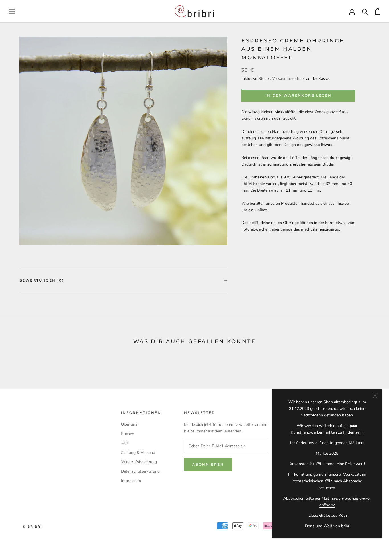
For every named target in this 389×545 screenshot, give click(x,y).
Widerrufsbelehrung (139, 462)
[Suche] (365, 11)
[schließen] (375, 395)
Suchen (127, 433)
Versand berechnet (288, 78)
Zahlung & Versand (138, 452)
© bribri (32, 526)
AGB (125, 443)
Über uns (129, 424)
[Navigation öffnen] (12, 11)
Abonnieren (208, 464)
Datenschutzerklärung (140, 471)
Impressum (131, 480)
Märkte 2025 (327, 453)
